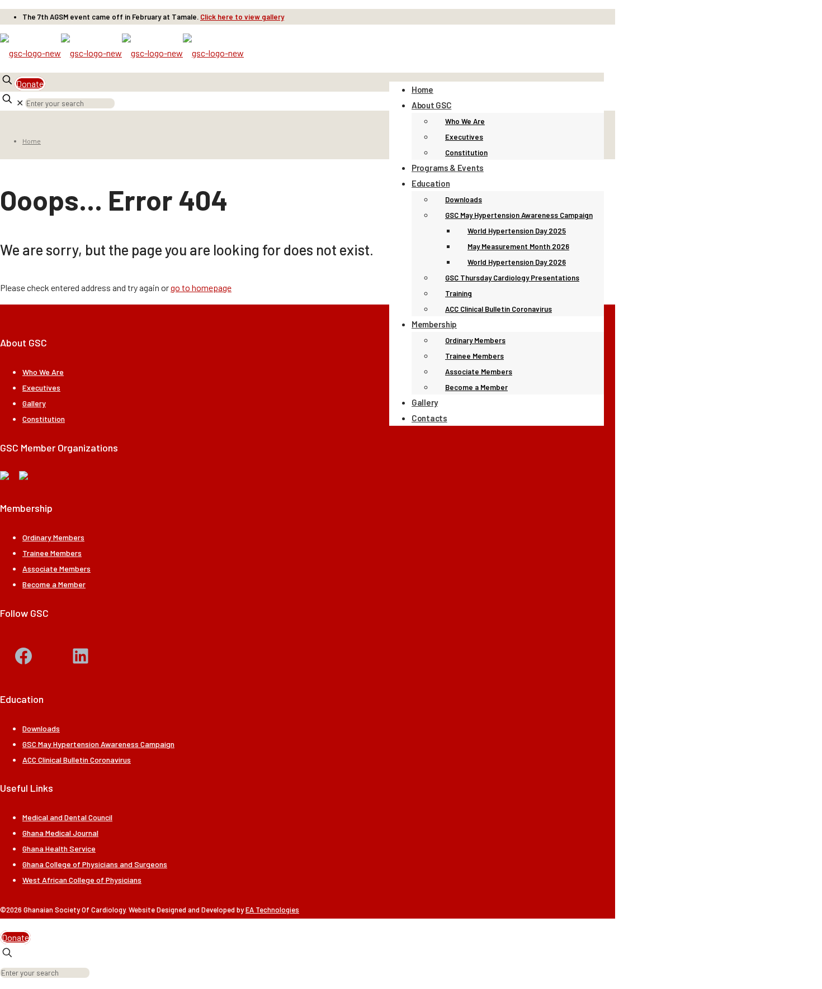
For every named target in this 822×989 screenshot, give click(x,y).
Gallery (34, 403)
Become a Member (54, 584)
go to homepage (201, 287)
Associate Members (56, 568)
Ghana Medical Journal (60, 833)
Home (31, 141)
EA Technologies (272, 909)
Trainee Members (52, 553)
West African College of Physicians (81, 880)
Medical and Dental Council (67, 817)
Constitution (43, 419)
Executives (41, 387)
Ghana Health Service (59, 848)
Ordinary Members (53, 537)
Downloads (41, 728)
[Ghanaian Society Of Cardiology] (122, 53)
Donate (30, 83)
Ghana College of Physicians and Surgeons (94, 864)
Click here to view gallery (242, 16)
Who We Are (43, 372)
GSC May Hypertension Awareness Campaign (98, 744)
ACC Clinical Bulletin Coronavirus (76, 759)
